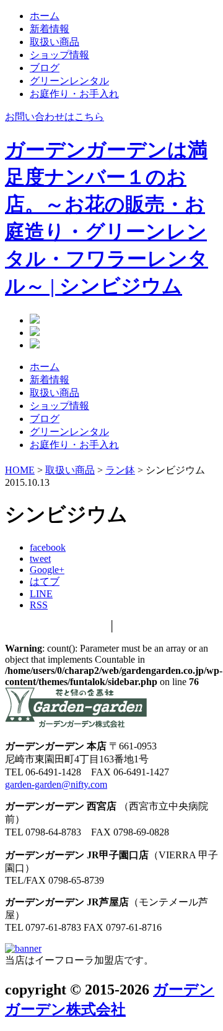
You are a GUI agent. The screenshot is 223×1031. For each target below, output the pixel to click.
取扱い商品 (54, 42)
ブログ (44, 68)
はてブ (44, 581)
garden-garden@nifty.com (56, 784)
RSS (39, 605)
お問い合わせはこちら (54, 116)
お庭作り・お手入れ (74, 93)
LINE (41, 594)
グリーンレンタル (69, 80)
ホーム (44, 16)
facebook (48, 547)
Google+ (47, 569)
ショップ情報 (59, 55)
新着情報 (49, 29)
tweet (40, 558)
